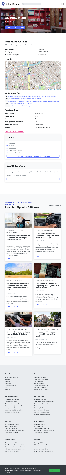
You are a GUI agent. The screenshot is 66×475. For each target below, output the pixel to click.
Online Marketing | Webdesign (47, 329)
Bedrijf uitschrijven (33, 179)
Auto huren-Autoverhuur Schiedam (16, 445)
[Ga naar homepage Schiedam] (10, 4)
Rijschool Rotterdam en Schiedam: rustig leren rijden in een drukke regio (47, 235)
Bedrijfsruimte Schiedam (41, 449)
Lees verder (12, 258)
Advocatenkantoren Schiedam (14, 449)
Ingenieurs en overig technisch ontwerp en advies (25, 99)
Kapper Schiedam (39, 383)
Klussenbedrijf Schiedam (12, 424)
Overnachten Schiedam (41, 410)
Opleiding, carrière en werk (46, 231)
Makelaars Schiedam (11, 433)
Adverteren (8, 381)
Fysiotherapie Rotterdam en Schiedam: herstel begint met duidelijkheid (18, 237)
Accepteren (55, 470)
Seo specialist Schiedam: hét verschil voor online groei (45, 334)
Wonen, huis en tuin (14, 281)
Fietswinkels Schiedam (41, 379)
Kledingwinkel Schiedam (41, 428)
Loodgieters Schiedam (12, 408)
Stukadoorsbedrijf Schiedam (14, 410)
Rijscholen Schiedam (40, 377)
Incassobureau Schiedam (42, 447)
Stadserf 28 (10, 21)
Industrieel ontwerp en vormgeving (21, 103)
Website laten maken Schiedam (44, 430)
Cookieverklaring (10, 385)
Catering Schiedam (11, 402)
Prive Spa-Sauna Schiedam (42, 445)
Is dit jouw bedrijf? (15, 27)
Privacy (7, 389)
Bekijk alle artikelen (54, 205)
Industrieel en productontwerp (20, 106)
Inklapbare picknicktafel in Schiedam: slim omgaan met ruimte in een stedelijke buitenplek (18, 286)
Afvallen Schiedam (40, 387)
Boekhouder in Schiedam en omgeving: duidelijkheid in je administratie (47, 285)
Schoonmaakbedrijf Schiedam (14, 430)
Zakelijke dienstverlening (45, 281)
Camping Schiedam (40, 408)
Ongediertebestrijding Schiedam (44, 451)
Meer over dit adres (14, 131)
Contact (7, 379)
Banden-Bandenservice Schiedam (16, 447)
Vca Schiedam (38, 426)
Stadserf (11, 145)
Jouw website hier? (14, 153)
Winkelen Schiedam (40, 400)
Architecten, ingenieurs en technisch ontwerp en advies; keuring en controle (32, 96)
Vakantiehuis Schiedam (41, 412)
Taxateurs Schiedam (11, 428)
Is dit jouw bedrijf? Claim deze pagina (33, 156)
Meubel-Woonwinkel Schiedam (44, 402)
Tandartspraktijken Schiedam (14, 406)
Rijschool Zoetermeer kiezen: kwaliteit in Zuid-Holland (18, 333)
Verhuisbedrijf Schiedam (12, 412)
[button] (33, 75)
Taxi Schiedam (38, 381)
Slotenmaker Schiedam (12, 451)
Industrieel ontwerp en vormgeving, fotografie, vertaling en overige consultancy (33, 101)
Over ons (8, 383)
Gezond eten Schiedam (41, 389)
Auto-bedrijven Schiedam (13, 443)
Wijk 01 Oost (12, 148)
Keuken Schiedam (39, 424)
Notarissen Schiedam (11, 426)
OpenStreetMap (57, 89)
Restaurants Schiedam (12, 400)
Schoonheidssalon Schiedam (14, 404)
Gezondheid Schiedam (41, 385)
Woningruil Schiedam (40, 443)
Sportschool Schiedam (41, 433)
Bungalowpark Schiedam (42, 414)
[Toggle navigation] (63, 4)
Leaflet (50, 89)
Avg (6, 387)
